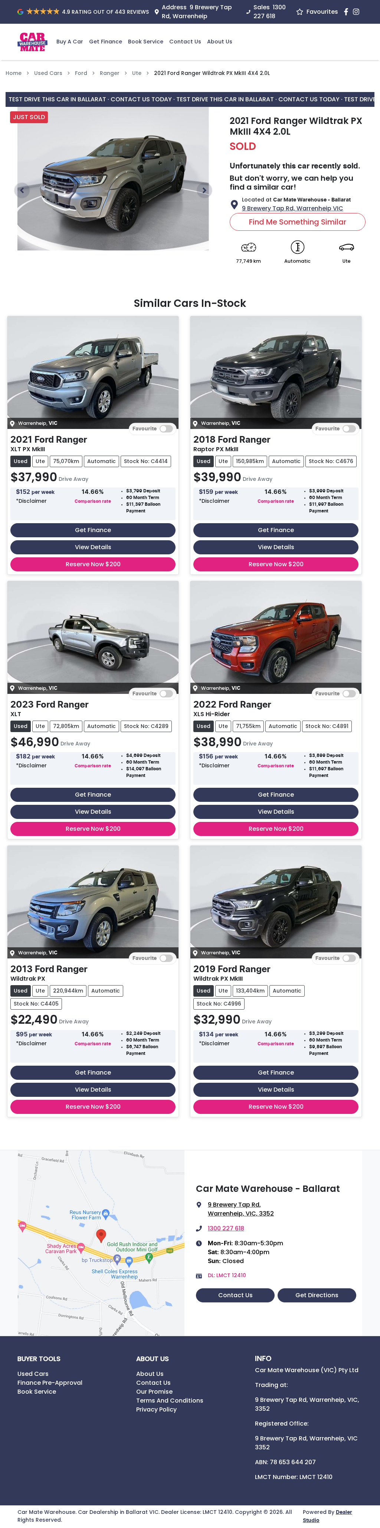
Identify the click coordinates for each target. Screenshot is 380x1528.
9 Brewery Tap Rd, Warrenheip (197, 11)
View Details (93, 547)
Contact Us (185, 41)
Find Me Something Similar (297, 222)
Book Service (145, 41)
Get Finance (105, 41)
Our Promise (154, 1391)
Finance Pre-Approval (49, 1382)
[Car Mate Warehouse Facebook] (348, 11)
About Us (219, 41)
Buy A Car (69, 41)
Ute (136, 73)
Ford (81, 73)
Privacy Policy (156, 1409)
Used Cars (48, 73)
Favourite (144, 429)
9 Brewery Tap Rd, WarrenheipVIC (292, 208)
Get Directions (316, 1295)
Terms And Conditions (169, 1400)
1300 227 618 (269, 11)
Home (14, 73)
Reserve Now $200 (93, 564)
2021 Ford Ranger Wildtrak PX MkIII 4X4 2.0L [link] (212, 73)
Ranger (109, 73)
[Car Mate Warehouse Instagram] (358, 11)
